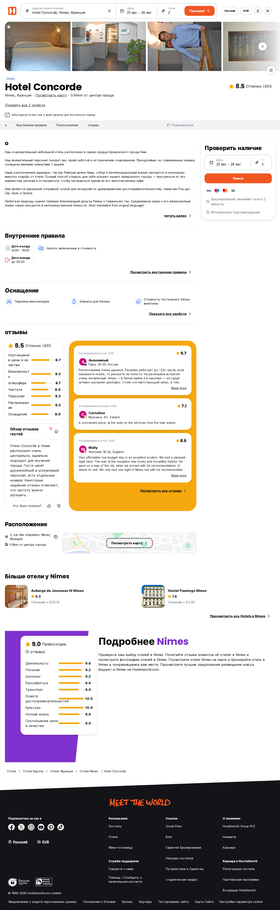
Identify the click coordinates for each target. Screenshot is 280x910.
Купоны (127, 901)
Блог (169, 837)
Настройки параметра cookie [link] (241, 901)
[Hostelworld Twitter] (21, 827)
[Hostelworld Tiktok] (60, 827)
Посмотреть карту (51, 95)
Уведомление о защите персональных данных (42, 901)
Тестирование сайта (173, 901)
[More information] (56, 431)
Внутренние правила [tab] (32, 125)
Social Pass (174, 826)
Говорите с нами (121, 869)
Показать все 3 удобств (25, 105)
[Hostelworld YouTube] (41, 827)
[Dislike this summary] (59, 506)
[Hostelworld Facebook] (11, 827)
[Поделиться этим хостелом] (271, 70)
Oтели (113, 837)
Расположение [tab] (67, 125)
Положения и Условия (99, 901)
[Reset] (109, 11)
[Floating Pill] (262, 46)
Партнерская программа (241, 879)
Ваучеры (145, 901)
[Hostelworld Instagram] (31, 827)
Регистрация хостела (239, 869)
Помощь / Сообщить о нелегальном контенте (125, 879)
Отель (10, 78)
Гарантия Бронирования (183, 847)
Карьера (229, 847)
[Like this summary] (49, 506)
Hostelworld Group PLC (239, 826)
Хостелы (115, 826)
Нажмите (229, 837)
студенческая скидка (181, 879)
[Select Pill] (258, 11)
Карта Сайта (204, 901)
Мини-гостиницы (121, 847)
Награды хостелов (179, 858)
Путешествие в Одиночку (185, 869)
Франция (24, 95)
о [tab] (6, 125)
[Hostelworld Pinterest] (51, 827)
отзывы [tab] (93, 125)
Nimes (10, 95)
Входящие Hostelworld (239, 890)
